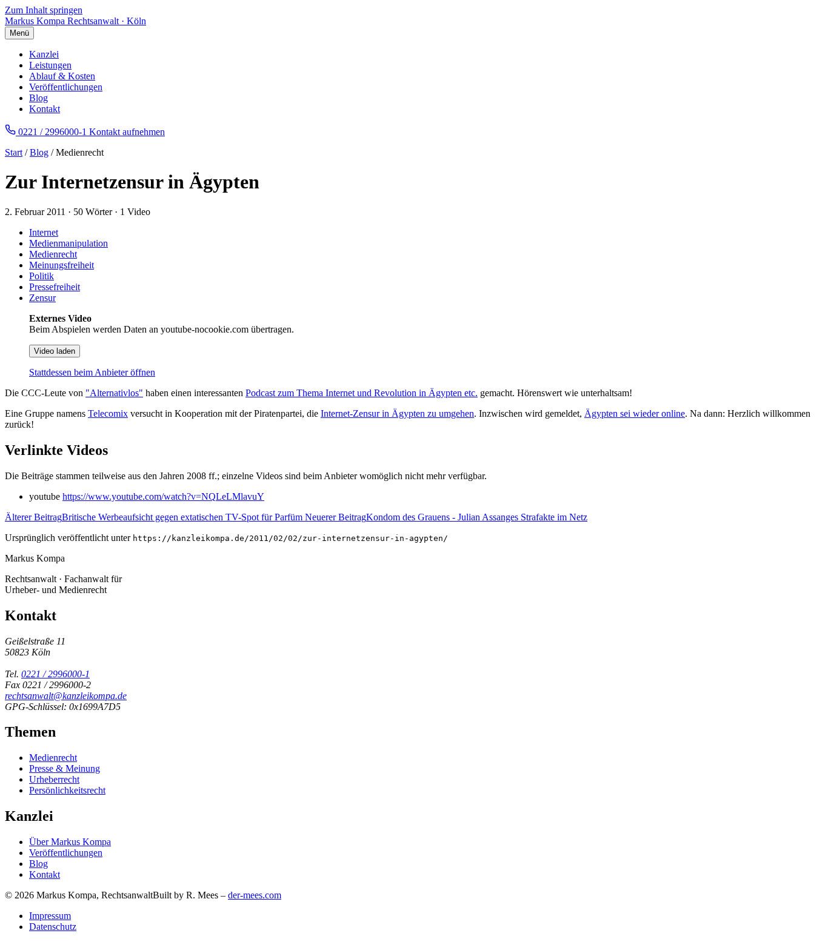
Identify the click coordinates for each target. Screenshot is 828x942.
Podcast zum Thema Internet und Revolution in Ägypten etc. (361, 393)
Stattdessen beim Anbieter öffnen (92, 372)
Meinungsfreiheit (61, 265)
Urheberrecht (54, 779)
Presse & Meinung (64, 768)
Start (13, 152)
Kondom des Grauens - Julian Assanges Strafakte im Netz (446, 517)
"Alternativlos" (114, 393)
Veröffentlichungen (65, 87)
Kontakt (44, 109)
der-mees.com (254, 895)
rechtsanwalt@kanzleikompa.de (66, 696)
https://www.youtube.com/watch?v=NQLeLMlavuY (163, 496)
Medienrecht (53, 254)
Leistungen (50, 65)
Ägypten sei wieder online (634, 413)
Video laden (54, 351)
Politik (41, 276)
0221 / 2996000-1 (55, 674)
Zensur (42, 298)
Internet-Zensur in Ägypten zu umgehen (397, 413)
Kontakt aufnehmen (127, 132)
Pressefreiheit (54, 287)
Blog (38, 98)
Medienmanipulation (68, 243)
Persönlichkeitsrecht (67, 790)
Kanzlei (44, 54)
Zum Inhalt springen (43, 10)
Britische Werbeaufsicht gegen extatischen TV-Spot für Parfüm (155, 517)
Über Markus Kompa (70, 842)
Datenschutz (52, 926)
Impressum (50, 915)
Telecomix (108, 413)
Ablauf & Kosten (62, 76)
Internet (43, 232)
